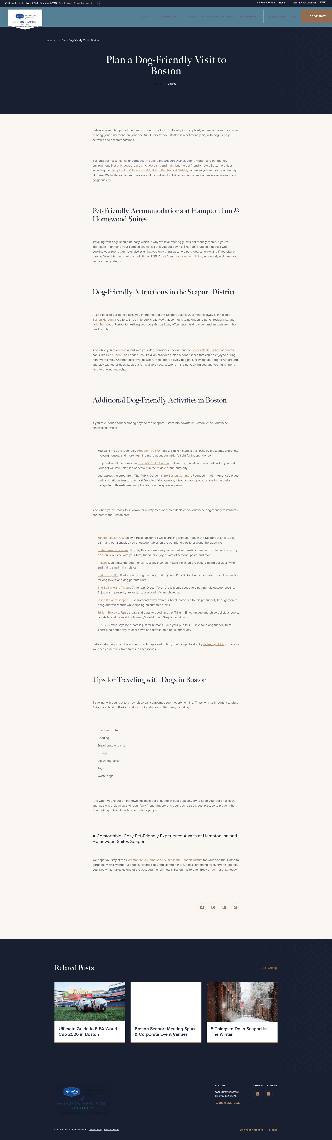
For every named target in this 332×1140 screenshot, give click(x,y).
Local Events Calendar (304, 2)
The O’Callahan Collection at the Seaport (223, 16)
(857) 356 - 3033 (284, 16)
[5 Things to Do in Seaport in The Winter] (242, 1002)
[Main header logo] (25, 19)
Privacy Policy (95, 1129)
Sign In (282, 2)
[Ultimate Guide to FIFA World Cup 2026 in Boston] (89, 1002)
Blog (146, 16)
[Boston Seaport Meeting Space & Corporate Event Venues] (166, 1002)
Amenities (168, 16)
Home (49, 40)
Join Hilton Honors (265, 2)
